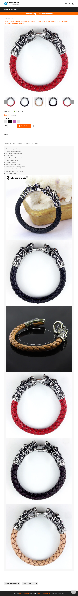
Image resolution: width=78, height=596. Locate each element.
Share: (6, 134)
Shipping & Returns (21, 143)
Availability (8, 111)
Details (7, 143)
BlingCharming (24, 593)
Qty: (5, 126)
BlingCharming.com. (44, 593)
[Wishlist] (33, 126)
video (34, 143)
